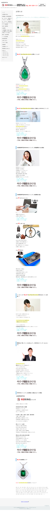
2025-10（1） (5, 51)
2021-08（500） (6, 54)
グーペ (25, 508)
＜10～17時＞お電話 (19, 92)
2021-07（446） (6, 55)
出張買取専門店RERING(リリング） (22, 507)
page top (47, 505)
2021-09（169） (6, 53)
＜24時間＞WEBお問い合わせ (21, 93)
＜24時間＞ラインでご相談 (21, 94)
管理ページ (29, 508)
